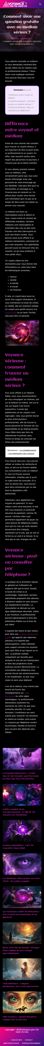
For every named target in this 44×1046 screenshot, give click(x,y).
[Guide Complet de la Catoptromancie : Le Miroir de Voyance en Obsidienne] (22, 795)
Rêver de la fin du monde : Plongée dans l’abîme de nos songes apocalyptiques (21, 950)
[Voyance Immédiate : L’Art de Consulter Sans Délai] (22, 831)
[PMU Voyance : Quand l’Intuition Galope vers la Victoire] (22, 1002)
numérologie (11, 312)
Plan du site (16, 1040)
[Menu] (40, 4)
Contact (29, 1040)
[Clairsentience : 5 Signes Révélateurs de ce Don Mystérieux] (22, 969)
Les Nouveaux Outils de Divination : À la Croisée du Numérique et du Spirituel (21, 914)
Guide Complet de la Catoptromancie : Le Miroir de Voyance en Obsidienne (19, 812)
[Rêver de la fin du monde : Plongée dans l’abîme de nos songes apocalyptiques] (22, 933)
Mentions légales (11, 1043)
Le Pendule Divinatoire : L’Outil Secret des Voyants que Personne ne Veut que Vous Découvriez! (21, 776)
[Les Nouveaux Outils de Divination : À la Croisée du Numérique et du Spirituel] (22, 897)
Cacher (27, 90)
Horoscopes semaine (31, 1043)
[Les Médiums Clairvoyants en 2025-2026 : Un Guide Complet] (22, 864)
